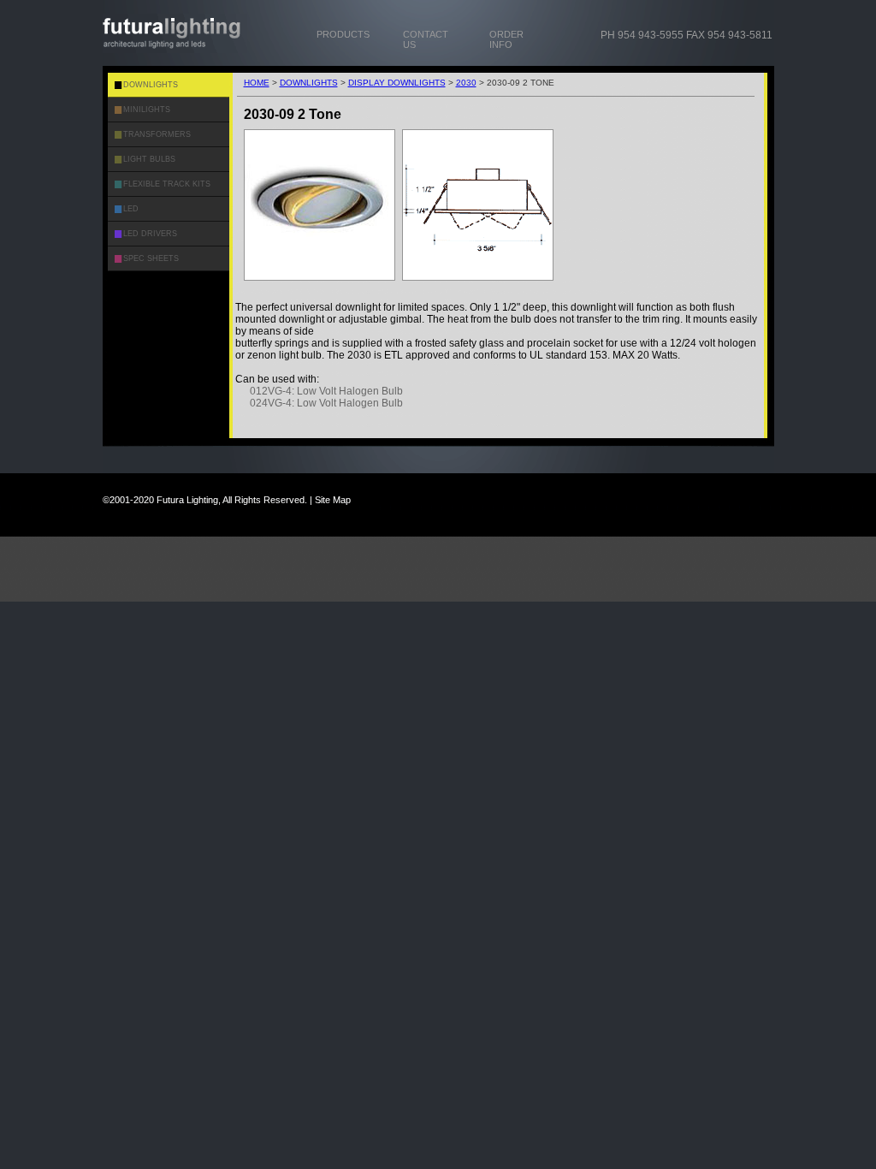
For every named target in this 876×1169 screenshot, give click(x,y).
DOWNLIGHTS (309, 82)
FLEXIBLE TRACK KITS (166, 184)
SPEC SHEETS (151, 258)
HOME (256, 82)
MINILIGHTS (146, 109)
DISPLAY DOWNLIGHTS (397, 82)
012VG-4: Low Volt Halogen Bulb (326, 391)
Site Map (333, 500)
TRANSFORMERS (157, 134)
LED (131, 209)
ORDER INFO (506, 39)
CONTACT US (425, 39)
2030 (466, 82)
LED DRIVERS (150, 233)
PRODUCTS (343, 34)
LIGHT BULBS (149, 159)
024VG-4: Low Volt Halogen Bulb (326, 403)
